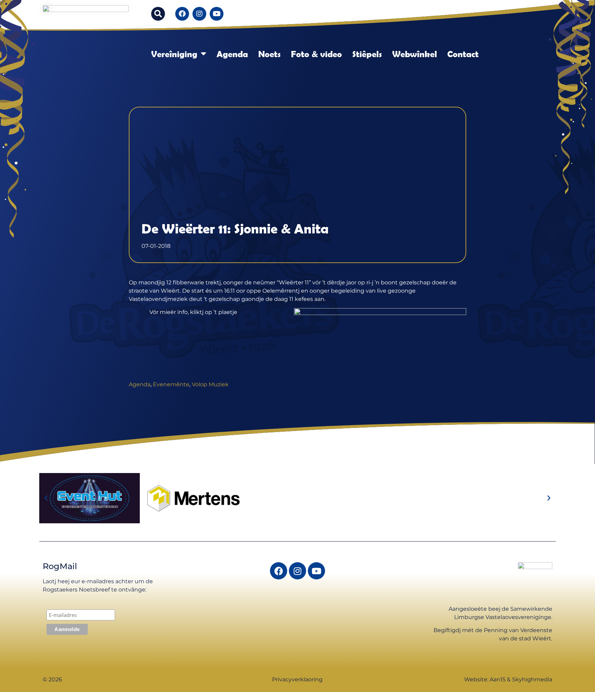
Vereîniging (174, 54)
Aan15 (497, 679)
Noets (269, 54)
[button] (158, 14)
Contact (463, 54)
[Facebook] (182, 14)
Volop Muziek (210, 384)
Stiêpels (367, 54)
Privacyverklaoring (297, 679)
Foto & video (316, 54)
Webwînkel (414, 54)
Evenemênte (171, 384)
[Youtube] (216, 14)
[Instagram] (199, 14)
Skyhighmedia (532, 679)
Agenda (232, 54)
